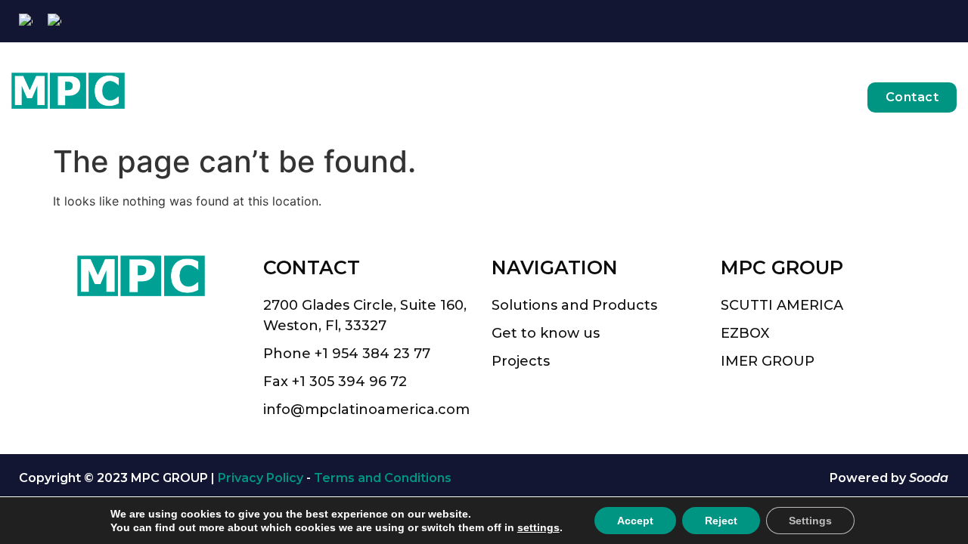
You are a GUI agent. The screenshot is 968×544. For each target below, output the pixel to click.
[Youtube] (946, 21)
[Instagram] (922, 21)
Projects (803, 97)
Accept (635, 521)
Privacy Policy (260, 478)
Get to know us (699, 97)
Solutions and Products (549, 97)
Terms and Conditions (382, 478)
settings (538, 527)
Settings (810, 521)
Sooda (928, 478)
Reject (721, 521)
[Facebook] (898, 21)
